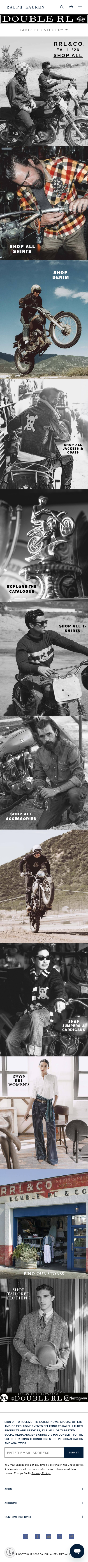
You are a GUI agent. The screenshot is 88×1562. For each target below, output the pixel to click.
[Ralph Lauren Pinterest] (71, 1536)
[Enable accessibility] (10, 1552)
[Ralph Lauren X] (59, 1536)
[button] (62, 7)
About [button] (9, 1489)
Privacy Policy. (41, 1473)
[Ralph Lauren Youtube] (48, 1536)
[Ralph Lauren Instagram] (25, 1536)
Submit (74, 1452)
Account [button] (11, 1502)
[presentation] (44, 91)
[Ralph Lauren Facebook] (37, 1536)
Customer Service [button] (18, 1516)
